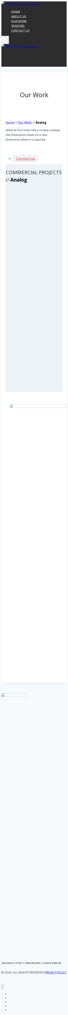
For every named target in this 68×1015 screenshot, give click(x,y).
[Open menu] (5, 40)
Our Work (25, 122)
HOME (15, 11)
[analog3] (34, 237)
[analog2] (34, 339)
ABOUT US (18, 16)
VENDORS (18, 26)
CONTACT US (20, 31)
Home (10, 122)
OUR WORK (19, 21)
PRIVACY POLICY (55, 972)
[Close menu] (2, 986)
